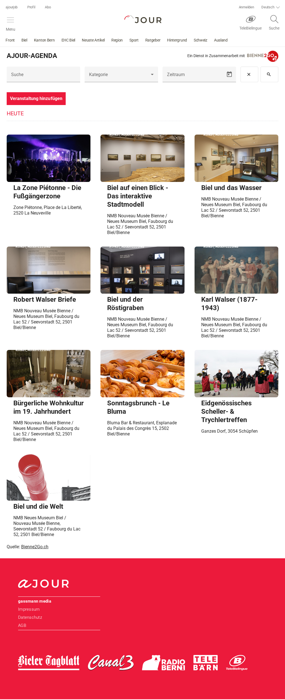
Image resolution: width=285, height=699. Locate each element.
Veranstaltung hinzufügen (36, 98)
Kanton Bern (44, 40)
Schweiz (200, 40)
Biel (24, 40)
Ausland (221, 40)
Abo (48, 7)
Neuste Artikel (93, 40)
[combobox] (121, 76)
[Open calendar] (229, 74)
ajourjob (12, 7)
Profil (31, 7)
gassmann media (34, 601)
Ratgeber (153, 40)
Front (10, 40)
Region (117, 40)
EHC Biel (68, 40)
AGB (22, 625)
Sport (134, 40)
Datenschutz (30, 617)
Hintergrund (177, 40)
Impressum (29, 609)
